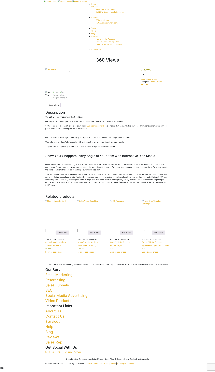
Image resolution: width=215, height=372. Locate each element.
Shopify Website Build (54, 245)
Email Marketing (59, 275)
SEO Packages (116, 245)
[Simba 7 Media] (51, 1)
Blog (49, 332)
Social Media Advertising (66, 295)
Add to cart (62, 232)
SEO (49, 290)
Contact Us (54, 316)
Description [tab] (53, 105)
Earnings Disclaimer (125, 363)
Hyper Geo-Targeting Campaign (155, 245)
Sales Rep (53, 342)
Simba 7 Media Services (55, 242)
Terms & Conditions (93, 363)
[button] (71, 72)
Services (52, 321)
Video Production (60, 301)
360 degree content (95, 126)
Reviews (52, 337)
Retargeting (55, 280)
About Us (53, 311)
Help (49, 326)
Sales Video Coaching (86, 245)
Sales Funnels (57, 285)
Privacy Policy (110, 363)
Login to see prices (149, 79)
